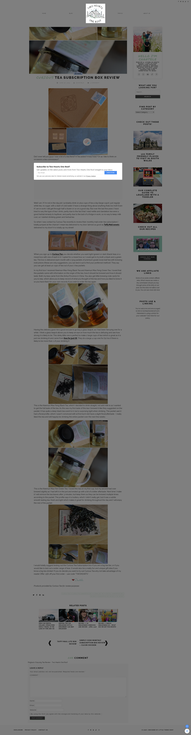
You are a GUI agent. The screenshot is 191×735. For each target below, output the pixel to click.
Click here (150, 316)
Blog (71, 13)
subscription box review (106, 596)
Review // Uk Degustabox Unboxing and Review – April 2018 (88, 625)
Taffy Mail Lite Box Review (67, 643)
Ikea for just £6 (70, 338)
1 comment (94, 83)
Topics (120, 13)
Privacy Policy (31, 730)
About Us (146, 13)
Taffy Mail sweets (111, 225)
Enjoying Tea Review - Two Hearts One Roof (51, 662)
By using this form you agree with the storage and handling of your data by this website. (66, 714)
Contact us (43, 730)
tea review (119, 596)
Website (33, 710)
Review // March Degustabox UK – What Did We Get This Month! (107, 625)
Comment (34, 675)
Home (44, 13)
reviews (93, 596)
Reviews (78, 73)
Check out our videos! (147, 258)
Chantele (80, 83)
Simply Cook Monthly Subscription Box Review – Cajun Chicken (92, 642)
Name (32, 701)
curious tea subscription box (82, 593)
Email (32, 705)
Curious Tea (57, 254)
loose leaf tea (99, 593)
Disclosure (18, 730)
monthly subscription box (114, 593)
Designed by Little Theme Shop (160, 730)
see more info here (153, 290)
